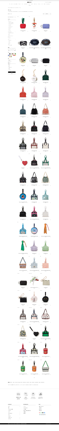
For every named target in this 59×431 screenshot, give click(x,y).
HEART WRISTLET (34, 338)
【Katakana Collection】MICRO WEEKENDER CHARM (34, 321)
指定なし (9, 64)
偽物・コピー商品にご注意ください (27, 410)
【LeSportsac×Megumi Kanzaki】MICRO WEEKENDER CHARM (46, 338)
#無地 (19, 382)
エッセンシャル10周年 (10, 409)
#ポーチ (13, 382)
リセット (12, 73)
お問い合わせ (40, 410)
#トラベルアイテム (36, 382)
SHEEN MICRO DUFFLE (34, 253)
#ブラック (21, 382)
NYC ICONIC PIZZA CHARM (34, 30)
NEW (9, 65)
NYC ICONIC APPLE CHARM (22, 30)
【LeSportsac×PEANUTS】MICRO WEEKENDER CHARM (34, 356)
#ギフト (30, 382)
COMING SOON (10, 67)
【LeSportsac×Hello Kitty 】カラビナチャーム (34, 287)
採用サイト (25, 413)
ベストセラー (9, 410)
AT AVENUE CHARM (45, 287)
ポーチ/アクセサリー (17, 7)
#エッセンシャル (24, 382)
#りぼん (39, 382)
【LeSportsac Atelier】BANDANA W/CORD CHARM (23, 253)
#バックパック (28, 382)
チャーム (20, 7)
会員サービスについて (41, 406)
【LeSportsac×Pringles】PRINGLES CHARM (45, 356)
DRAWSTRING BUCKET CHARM (34, 116)
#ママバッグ (33, 382)
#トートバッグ (16, 382)
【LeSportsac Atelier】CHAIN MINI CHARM (23, 270)
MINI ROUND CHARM (23, 65)
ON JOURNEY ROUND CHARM (23, 82)
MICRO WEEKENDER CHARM (45, 82)
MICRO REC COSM (45, 30)
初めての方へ (40, 409)
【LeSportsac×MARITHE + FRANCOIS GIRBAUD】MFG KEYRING (34, 48)
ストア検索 (25, 409)
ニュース (24, 406)
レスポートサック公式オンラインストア (11, 7)
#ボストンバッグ (42, 382)
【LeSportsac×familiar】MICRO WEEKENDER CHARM (34, 270)
